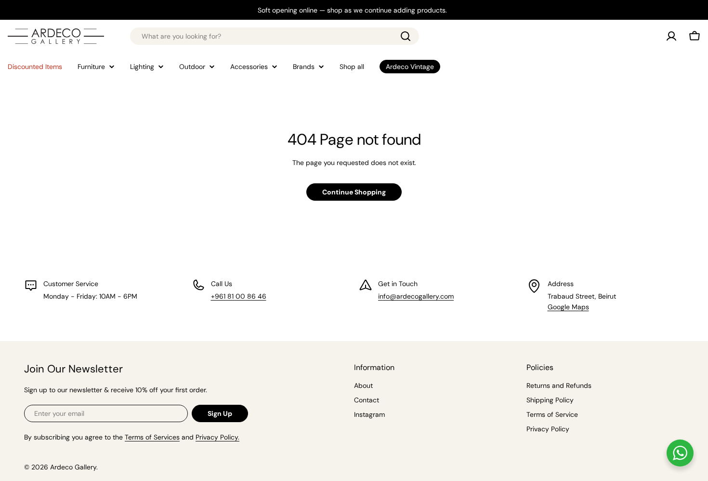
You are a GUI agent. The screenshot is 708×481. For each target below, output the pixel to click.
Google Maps (568, 306)
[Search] (405, 36)
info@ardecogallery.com (416, 296)
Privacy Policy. (217, 437)
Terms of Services (152, 437)
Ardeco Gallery (73, 467)
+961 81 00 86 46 (238, 296)
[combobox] (274, 36)
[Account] (671, 36)
